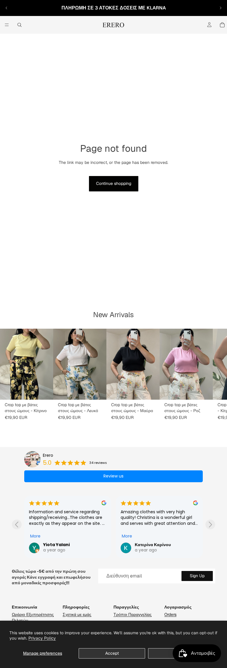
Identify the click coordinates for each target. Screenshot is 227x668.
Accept (112, 653)
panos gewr (148, 545)
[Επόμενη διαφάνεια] (220, 7)
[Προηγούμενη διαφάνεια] (6, 7)
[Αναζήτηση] (19, 24)
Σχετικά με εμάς (77, 614)
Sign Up (197, 575)
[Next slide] (210, 524)
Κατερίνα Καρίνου (61, 545)
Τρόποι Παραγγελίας (133, 614)
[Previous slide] (17, 524)
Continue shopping (113, 183)
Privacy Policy (42, 638)
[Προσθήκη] (44, 390)
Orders (170, 614)
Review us (113, 476)
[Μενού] (7, 25)
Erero (48, 455)
